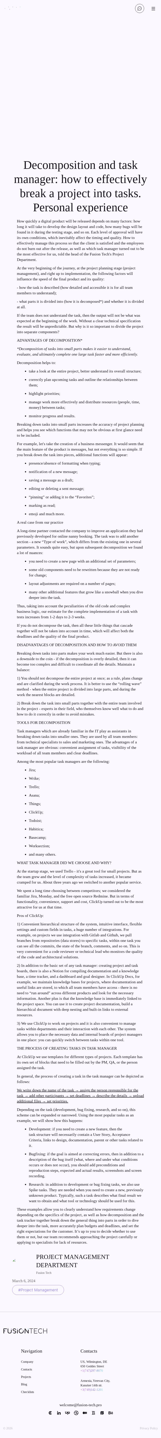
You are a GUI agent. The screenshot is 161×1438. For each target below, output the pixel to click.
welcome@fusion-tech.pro (80, 1405)
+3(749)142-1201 (91, 1389)
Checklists (27, 1392)
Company (27, 1361)
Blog (24, 1384)
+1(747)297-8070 (91, 1370)
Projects (26, 1377)
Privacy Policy (149, 1428)
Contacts (26, 1369)
